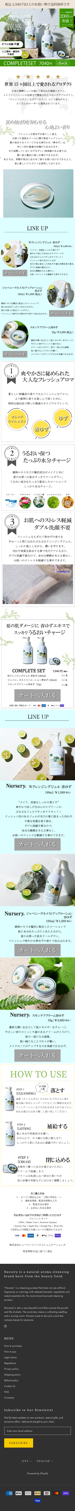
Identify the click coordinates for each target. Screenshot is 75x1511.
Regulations (10, 1363)
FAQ (6, 1392)
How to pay (10, 1351)
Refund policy (11, 1380)
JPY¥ (25, 1461)
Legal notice (10, 1357)
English (43, 1461)
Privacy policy (11, 1369)
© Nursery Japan (37, 1468)
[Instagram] (5, 1326)
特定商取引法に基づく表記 (37, 1251)
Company (9, 1397)
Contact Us (9, 1386)
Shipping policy (12, 1374)
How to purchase (13, 1346)
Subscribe (18, 1443)
